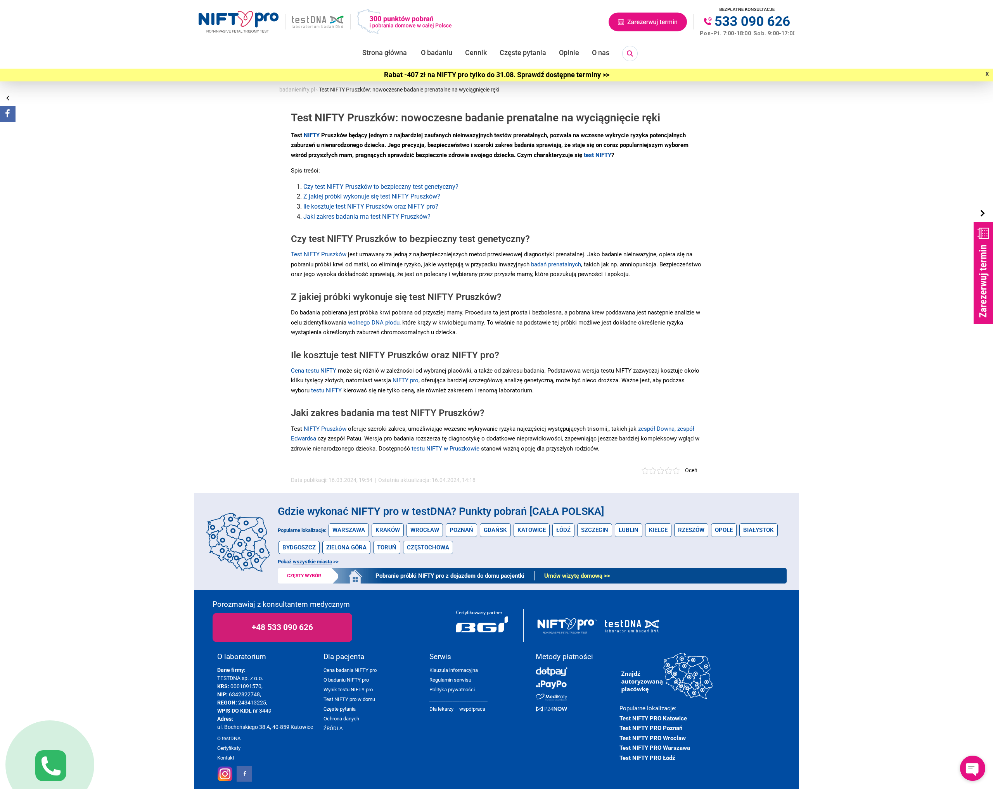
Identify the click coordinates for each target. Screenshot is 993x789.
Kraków (387, 530)
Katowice (531, 530)
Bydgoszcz (299, 547)
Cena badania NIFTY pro (350, 670)
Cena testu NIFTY (313, 370)
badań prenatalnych (556, 264)
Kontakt (225, 758)
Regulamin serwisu (450, 680)
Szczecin (594, 530)
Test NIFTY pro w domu (349, 699)
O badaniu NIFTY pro (346, 680)
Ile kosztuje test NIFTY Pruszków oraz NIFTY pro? (370, 206)
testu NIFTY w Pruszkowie (445, 448)
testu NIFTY (326, 390)
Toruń (386, 547)
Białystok (758, 530)
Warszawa (348, 530)
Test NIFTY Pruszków (318, 254)
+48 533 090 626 (282, 627)
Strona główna (384, 52)
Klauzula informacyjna (453, 670)
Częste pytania (523, 52)
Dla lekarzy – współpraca (457, 709)
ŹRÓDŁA (333, 728)
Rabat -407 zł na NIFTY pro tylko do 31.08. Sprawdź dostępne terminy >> (496, 75)
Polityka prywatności (452, 689)
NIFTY (312, 135)
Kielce (658, 530)
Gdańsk (495, 530)
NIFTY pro (406, 380)
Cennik (476, 52)
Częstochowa (428, 547)
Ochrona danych (341, 719)
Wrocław (424, 530)
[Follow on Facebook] (8, 114)
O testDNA (228, 738)
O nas (600, 52)
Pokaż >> (308, 562)
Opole (724, 530)
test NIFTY (597, 155)
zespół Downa (656, 428)
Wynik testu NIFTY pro (348, 689)
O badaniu (436, 52)
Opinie (569, 52)
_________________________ (458, 699)
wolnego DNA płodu (374, 322)
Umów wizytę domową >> (577, 575)
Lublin (628, 530)
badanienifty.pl (297, 89)
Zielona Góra (346, 547)
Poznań (461, 530)
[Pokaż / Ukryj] (983, 213)
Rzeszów (691, 530)
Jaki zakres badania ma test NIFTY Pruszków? (367, 216)
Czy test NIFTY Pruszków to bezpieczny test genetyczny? (380, 186)
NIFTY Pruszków (325, 428)
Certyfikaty (228, 748)
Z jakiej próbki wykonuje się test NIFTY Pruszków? (371, 196)
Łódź (563, 530)
